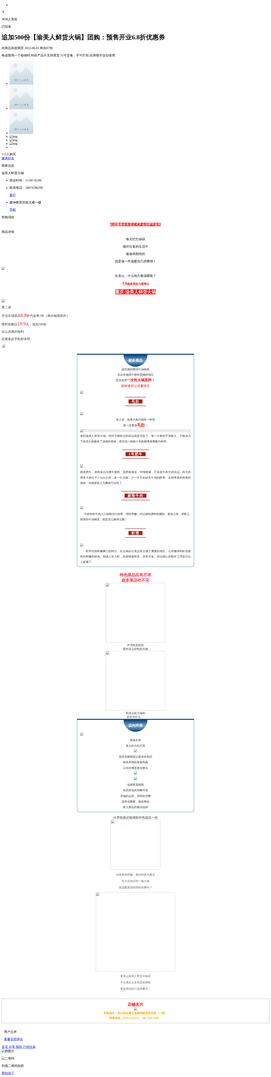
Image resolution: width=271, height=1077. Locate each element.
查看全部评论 (13, 1039)
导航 (13, 209)
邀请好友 (8, 158)
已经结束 (29, 1047)
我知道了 (8, 1073)
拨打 (13, 195)
